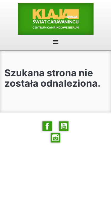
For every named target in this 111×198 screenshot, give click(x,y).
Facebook (47, 126)
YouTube (64, 126)
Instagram (55, 137)
